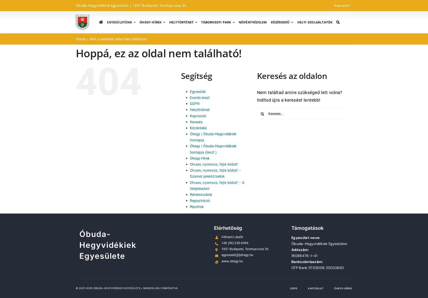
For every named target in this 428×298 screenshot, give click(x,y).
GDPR (195, 104)
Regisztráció (200, 201)
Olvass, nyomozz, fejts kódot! (214, 164)
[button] (338, 22)
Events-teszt (200, 98)
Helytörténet (200, 110)
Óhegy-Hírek (200, 158)
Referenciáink (201, 195)
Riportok (197, 207)
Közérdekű (198, 128)
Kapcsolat (198, 116)
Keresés (196, 122)
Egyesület (198, 92)
